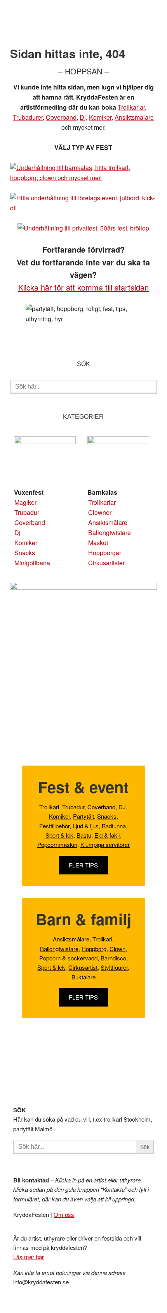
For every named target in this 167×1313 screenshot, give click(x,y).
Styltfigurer (114, 967)
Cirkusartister (106, 562)
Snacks (24, 552)
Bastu (84, 835)
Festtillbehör (54, 826)
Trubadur (26, 512)
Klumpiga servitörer (105, 844)
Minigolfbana (32, 562)
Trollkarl (49, 807)
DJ (122, 807)
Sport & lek (59, 835)
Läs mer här (28, 1257)
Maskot (98, 542)
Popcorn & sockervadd (68, 958)
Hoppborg (94, 949)
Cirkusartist (82, 967)
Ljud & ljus (86, 826)
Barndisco (113, 958)
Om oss (64, 1214)
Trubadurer (28, 117)
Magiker (25, 502)
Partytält (83, 816)
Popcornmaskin (57, 844)
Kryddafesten (67, 24)
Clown (117, 949)
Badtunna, (114, 826)
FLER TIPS (83, 865)
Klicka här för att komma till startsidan (83, 287)
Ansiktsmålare (134, 117)
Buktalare (83, 977)
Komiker (100, 117)
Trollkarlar (131, 107)
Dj (83, 117)
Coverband (61, 117)
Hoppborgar (104, 552)
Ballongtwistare (109, 532)
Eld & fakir (107, 835)
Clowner (99, 512)
